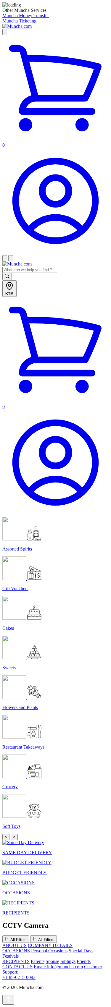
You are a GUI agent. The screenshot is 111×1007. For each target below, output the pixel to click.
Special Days (81, 950)
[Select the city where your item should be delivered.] (4, 32)
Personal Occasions (49, 950)
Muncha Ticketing (19, 20)
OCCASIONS (16, 950)
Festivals (10, 956)
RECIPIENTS (16, 961)
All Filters (18, 940)
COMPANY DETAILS (50, 945)
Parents (37, 961)
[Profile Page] (55, 252)
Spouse (52, 961)
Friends (84, 961)
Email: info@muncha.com (58, 966)
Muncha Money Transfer (25, 15)
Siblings (67, 961)
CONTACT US (17, 966)
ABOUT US (14, 945)
